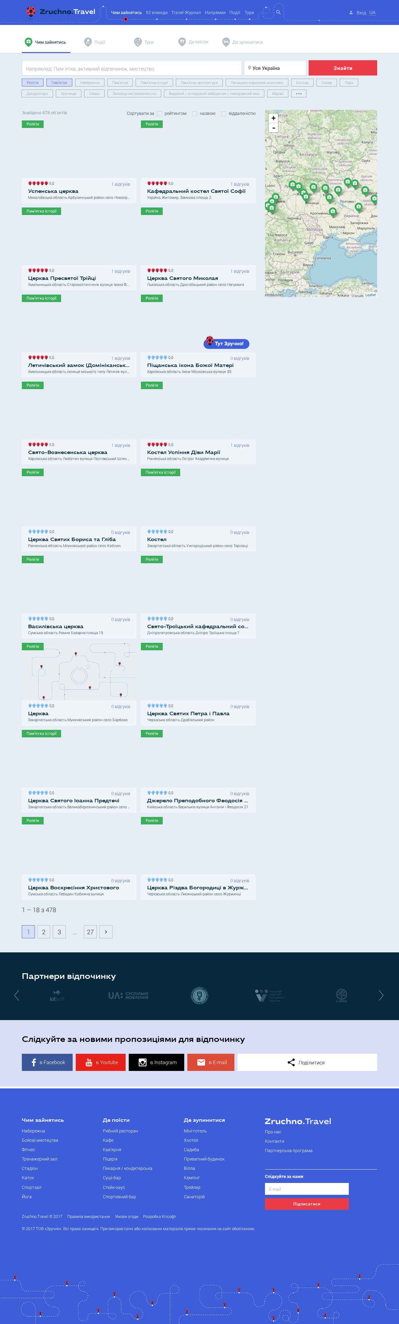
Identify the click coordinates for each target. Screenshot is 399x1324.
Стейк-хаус (114, 1187)
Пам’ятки (59, 82)
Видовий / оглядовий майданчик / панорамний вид (214, 93)
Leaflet (370, 294)
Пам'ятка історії (154, 82)
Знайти (343, 68)
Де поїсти (116, 1120)
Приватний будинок (204, 1159)
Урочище (68, 93)
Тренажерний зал (39, 1159)
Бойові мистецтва (40, 1140)
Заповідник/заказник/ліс (134, 93)
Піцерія (110, 1159)
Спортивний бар (119, 1196)
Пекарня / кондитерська (127, 1168)
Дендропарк (37, 93)
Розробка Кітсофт (159, 1216)
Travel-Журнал (186, 12)
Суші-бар (112, 1177)
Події (234, 12)
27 (90, 932)
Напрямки (215, 12)
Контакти (274, 1141)
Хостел (191, 1140)
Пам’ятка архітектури (199, 82)
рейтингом (175, 113)
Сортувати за (140, 113)
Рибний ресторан (120, 1131)
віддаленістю (242, 113)
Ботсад (302, 82)
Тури (249, 12)
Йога (27, 1196)
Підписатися (306, 1204)
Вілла (189, 1168)
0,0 (169, 357)
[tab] (46, 42)
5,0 (50, 183)
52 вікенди (157, 12)
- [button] (274, 127)
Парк (349, 82)
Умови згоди (126, 1216)
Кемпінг (192, 1177)
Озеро (94, 93)
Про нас (273, 1132)
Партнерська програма (289, 1150)
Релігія (33, 82)
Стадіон (30, 1168)
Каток (28, 1177)
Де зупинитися (204, 1120)
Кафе (108, 1140)
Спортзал (31, 1187)
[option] (57, 995)
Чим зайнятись (43, 1120)
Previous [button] (17, 995)
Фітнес (28, 1149)
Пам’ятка (120, 82)
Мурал (277, 93)
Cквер (326, 82)
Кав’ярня (112, 1149)
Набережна (89, 82)
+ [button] (274, 118)
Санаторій (194, 1196)
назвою (207, 113)
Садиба (191, 1149)
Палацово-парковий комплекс (257, 82)
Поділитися (311, 1062)
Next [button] (382, 995)
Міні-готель (195, 1131)
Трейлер (192, 1187)
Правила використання (88, 1216)
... (75, 932)
